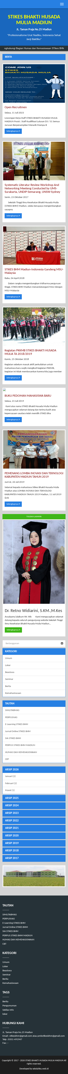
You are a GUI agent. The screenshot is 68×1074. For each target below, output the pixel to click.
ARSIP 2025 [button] (12, 798)
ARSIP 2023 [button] (12, 813)
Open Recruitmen (16, 107)
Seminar (9, 679)
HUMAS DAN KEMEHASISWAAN (21, 752)
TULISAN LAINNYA (34, 517)
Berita (8, 686)
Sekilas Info (8, 1010)
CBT (7, 759)
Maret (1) (10, 790)
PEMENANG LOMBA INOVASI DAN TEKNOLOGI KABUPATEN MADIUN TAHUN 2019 (34, 475)
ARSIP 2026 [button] (12, 769)
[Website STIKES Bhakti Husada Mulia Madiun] (34, 876)
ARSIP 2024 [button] (12, 805)
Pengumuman (9, 1006)
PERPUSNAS (11, 717)
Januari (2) (10, 776)
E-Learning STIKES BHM (16, 724)
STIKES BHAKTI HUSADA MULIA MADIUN (44, 1060)
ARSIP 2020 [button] (12, 835)
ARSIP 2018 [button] (12, 850)
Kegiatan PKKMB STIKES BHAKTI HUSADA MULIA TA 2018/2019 (30, 352)
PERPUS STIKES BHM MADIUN (20, 745)
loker (4, 1014)
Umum (8, 658)
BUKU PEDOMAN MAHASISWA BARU (28, 395)
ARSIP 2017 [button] (12, 858)
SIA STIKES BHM (13, 738)
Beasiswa (9, 672)
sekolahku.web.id (41, 1069)
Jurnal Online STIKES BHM (18, 731)
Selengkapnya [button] (12, 131)
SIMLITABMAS (12, 710)
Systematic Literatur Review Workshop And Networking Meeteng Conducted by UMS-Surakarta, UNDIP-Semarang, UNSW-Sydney (32, 189)
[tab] (34, 770)
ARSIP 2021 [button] (12, 828)
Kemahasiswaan (13, 693)
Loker (8, 665)
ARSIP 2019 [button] (12, 843)
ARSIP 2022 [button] (12, 820)
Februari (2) (11, 783)
